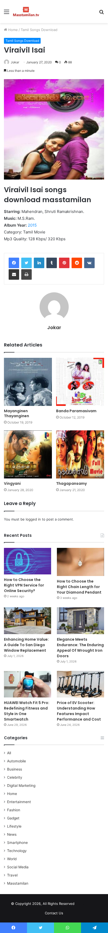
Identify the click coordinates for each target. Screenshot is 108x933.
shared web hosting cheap (91, 904)
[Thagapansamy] (80, 454)
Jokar (15, 62)
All (9, 753)
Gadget (13, 818)
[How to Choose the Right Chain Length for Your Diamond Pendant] (80, 562)
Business (14, 769)
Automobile (16, 761)
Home (12, 30)
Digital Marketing (21, 785)
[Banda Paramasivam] (80, 382)
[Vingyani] (28, 454)
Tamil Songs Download (39, 30)
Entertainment (19, 802)
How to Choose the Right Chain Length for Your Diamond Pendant (79, 587)
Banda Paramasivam (76, 411)
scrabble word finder (82, 904)
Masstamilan (17, 883)
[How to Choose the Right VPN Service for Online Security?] (27, 561)
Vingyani (12, 483)
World (12, 859)
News (12, 834)
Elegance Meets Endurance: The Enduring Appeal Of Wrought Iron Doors (80, 648)
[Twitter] (26, 263)
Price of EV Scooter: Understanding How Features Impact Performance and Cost (79, 711)
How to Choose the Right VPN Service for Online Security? (24, 585)
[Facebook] (14, 263)
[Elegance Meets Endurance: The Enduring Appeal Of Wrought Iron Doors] (80, 620)
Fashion (13, 810)
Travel (12, 875)
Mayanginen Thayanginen (16, 413)
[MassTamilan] (26, 11)
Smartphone (17, 842)
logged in (33, 519)
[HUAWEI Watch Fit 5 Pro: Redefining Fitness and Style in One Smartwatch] (27, 684)
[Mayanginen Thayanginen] (28, 382)
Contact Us (54, 913)
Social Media (18, 867)
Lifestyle (14, 826)
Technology (17, 851)
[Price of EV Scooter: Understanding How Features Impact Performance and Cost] (80, 684)
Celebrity (14, 777)
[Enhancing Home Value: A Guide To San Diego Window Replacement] (27, 620)
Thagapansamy (71, 483)
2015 (32, 225)
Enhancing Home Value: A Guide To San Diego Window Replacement (26, 645)
